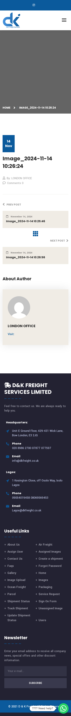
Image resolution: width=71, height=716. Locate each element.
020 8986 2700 (21, 448)
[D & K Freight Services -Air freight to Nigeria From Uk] (12, 20)
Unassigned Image (51, 608)
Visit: (11, 334)
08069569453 (39, 498)
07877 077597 (41, 448)
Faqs (10, 566)
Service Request (49, 594)
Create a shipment (51, 559)
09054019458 (21, 498)
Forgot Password (50, 566)
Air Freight (45, 545)
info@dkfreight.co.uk (25, 461)
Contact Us (14, 559)
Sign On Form (48, 601)
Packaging (45, 587)
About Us (13, 545)
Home (7, 107)
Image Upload (16, 580)
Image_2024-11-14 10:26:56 (25, 257)
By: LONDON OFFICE (19, 178)
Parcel (11, 594)
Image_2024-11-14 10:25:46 (25, 221)
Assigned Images (50, 552)
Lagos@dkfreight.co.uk (26, 510)
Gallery (11, 573)
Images (43, 580)
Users (42, 620)
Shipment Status (18, 601)
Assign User (15, 552)
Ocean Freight (16, 587)
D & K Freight (27, 706)
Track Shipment (17, 608)
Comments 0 (15, 183)
